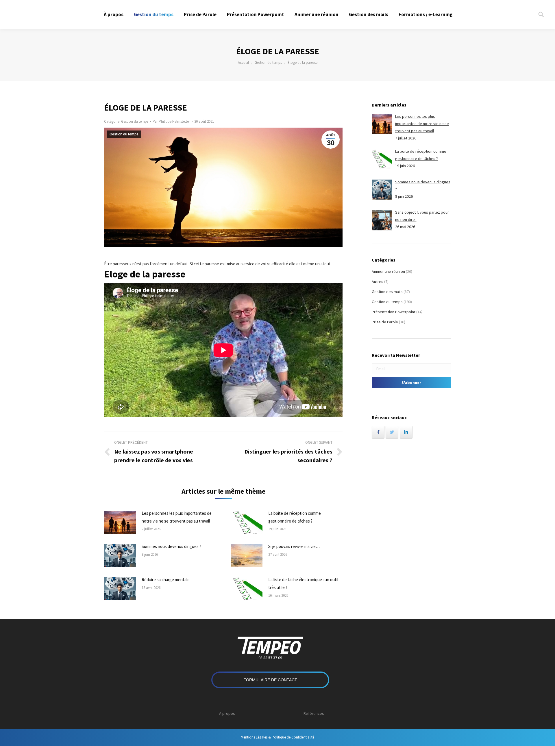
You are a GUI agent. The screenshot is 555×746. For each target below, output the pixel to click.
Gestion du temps (268, 62)
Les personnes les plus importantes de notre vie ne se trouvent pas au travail (177, 517)
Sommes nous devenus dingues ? (171, 546)
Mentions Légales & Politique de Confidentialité (277, 737)
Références (314, 713)
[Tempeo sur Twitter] (392, 432)
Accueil (243, 62)
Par (171, 121)
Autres (377, 281)
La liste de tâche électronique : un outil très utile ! (303, 583)
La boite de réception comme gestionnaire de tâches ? (294, 517)
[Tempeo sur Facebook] (378, 432)
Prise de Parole (385, 321)
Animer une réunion (388, 271)
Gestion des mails (387, 291)
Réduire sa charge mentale (166, 579)
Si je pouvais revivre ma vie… (294, 546)
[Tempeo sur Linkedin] (406, 432)
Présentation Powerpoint (393, 311)
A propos (227, 713)
